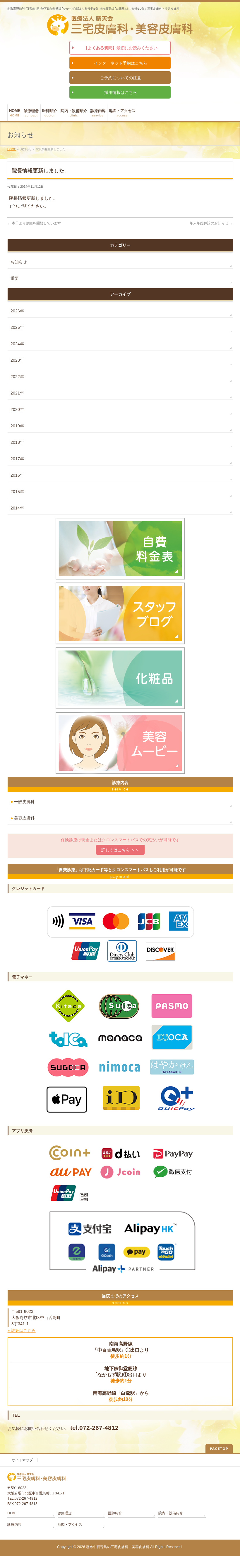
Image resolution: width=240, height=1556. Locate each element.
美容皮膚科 (23, 818)
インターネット (120, 63)
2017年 (17, 458)
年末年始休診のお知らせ (211, 223)
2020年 (17, 409)
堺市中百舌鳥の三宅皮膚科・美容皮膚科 (117, 1547)
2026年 (17, 311)
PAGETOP (219, 1448)
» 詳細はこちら (22, 1330)
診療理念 (65, 1513)
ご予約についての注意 (120, 77)
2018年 (17, 442)
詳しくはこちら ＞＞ (120, 850)
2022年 (17, 376)
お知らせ (19, 262)
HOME (11, 149)
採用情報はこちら (120, 92)
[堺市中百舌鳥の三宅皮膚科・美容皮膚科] (120, 30)
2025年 (17, 327)
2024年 (17, 343)
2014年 (17, 508)
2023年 (17, 360)
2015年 (17, 491)
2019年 (17, 426)
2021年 (17, 393)
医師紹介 (115, 1513)
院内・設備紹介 (170, 1513)
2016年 (17, 475)
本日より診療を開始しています (34, 223)
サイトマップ (22, 1460)
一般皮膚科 (23, 801)
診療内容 (14, 1525)
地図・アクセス (70, 1525)
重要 (15, 278)
